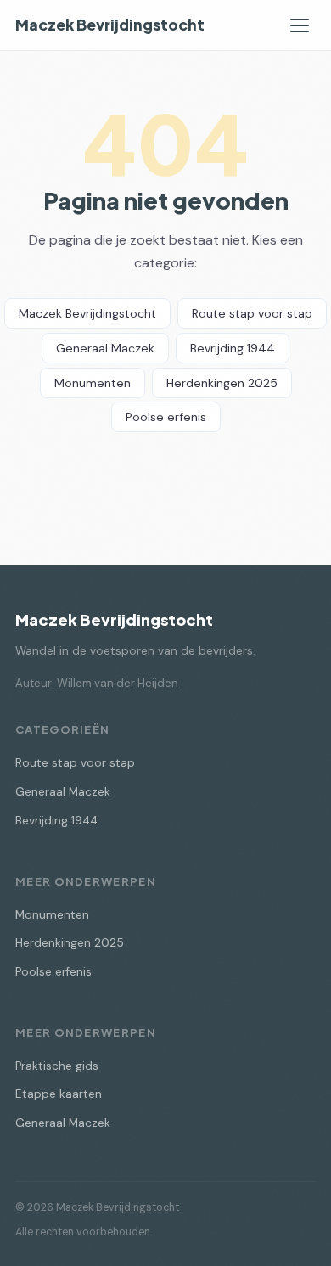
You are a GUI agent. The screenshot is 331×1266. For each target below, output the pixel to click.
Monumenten (92, 383)
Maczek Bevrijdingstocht (110, 24)
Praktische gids (56, 1066)
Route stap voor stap (252, 313)
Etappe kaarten (58, 1094)
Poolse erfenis (166, 417)
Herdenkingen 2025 (222, 383)
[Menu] (299, 25)
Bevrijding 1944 (232, 348)
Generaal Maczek (105, 348)
